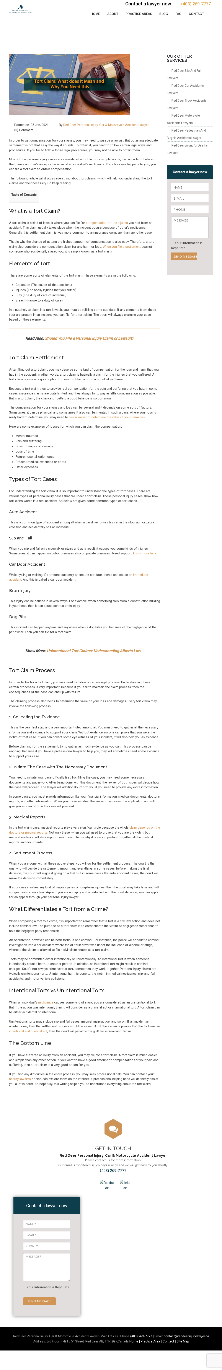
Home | (135, 1341)
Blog (163, 14)
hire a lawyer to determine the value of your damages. (107, 417)
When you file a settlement (122, 247)
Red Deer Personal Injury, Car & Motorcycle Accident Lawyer (106, 125)
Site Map (183, 1341)
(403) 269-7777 (196, 4)
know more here (144, 553)
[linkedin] (125, 1185)
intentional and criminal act (28, 1031)
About (112, 14)
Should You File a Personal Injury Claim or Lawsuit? (89, 338)
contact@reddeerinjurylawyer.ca (186, 1336)
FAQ (178, 14)
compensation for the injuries (107, 223)
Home (95, 14)
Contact (196, 14)
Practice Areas (139, 14)
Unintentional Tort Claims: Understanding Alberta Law (94, 650)
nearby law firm (20, 1079)
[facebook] (107, 1185)
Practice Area (150, 1341)
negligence (45, 1002)
